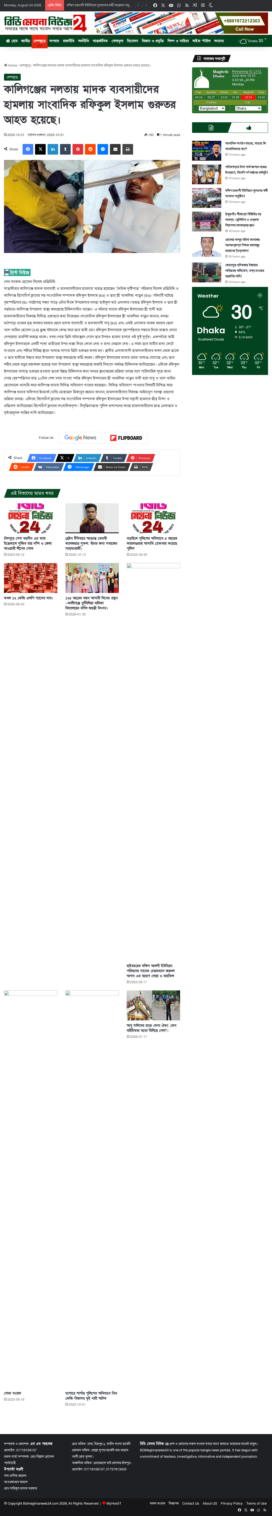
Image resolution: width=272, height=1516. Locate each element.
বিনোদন (132, 40)
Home (12, 65)
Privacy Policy (232, 1503)
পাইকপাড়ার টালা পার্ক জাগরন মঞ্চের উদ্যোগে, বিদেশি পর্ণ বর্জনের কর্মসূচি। (246, 169)
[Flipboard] (126, 438)
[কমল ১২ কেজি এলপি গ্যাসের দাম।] (30, 578)
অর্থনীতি (83, 40)
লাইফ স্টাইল (201, 40)
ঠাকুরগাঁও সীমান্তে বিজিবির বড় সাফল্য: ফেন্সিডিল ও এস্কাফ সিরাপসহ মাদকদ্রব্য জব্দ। (243, 219)
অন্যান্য (219, 40)
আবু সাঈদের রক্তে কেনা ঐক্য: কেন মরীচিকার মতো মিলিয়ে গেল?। (151, 1028)
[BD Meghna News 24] (45, 23)
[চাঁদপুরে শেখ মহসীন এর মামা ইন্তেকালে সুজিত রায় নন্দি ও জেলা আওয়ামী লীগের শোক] (30, 518)
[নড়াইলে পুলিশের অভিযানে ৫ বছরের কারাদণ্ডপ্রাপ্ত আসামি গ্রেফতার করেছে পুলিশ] (153, 518)
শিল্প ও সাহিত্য (178, 40)
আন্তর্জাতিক (100, 40)
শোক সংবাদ (12, 1393)
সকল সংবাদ (157, 1503)
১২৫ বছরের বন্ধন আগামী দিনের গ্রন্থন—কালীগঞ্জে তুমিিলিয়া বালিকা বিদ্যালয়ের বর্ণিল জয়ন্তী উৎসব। (91, 603)
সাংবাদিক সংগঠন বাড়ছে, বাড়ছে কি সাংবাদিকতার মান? (245, 146)
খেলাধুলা (117, 40)
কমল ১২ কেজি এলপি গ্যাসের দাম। (28, 598)
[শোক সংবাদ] (30, 1189)
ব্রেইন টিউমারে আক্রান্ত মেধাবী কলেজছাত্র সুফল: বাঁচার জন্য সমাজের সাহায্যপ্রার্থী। (91, 543)
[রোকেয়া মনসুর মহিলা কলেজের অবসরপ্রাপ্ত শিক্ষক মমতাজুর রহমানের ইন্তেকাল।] (206, 247)
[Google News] (80, 438)
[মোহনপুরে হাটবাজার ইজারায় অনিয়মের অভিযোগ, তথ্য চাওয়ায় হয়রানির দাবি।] (206, 272)
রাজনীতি (68, 40)
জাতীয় (25, 40)
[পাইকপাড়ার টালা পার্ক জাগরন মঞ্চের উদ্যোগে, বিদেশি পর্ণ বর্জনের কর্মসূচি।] (206, 174)
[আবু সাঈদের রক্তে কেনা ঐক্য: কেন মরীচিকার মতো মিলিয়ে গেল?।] (153, 1005)
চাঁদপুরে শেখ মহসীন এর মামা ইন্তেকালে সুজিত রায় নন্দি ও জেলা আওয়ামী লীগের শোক (28, 543)
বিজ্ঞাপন (174, 1503)
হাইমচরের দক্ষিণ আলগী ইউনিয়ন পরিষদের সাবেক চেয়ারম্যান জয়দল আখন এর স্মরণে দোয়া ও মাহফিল (151, 970)
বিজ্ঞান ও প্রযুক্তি (153, 40)
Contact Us (190, 1503)
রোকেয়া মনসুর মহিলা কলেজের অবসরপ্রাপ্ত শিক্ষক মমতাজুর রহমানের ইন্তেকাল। (242, 245)
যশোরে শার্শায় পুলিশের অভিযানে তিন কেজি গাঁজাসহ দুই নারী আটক (91, 1396)
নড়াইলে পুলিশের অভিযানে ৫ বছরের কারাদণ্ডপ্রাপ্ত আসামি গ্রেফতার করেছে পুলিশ (152, 543)
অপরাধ (54, 40)
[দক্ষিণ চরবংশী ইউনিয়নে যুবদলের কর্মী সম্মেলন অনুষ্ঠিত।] (206, 198)
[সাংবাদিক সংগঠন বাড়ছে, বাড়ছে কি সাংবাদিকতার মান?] (206, 151)
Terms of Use (256, 1503)
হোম (14, 40)
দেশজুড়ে (39, 40)
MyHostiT (114, 1503)
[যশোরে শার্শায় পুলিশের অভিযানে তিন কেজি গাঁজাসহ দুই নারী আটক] (92, 1189)
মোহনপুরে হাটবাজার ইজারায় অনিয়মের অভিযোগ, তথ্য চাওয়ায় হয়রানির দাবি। (244, 270)
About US (210, 1503)
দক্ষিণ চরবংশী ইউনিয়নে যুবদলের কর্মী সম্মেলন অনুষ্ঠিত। (101, 5)
